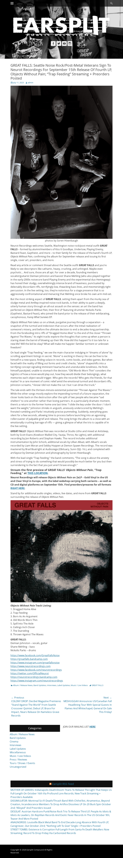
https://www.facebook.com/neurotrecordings (36, 669)
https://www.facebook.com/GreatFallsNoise (35, 655)
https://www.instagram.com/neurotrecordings (36, 680)
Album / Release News (23, 685)
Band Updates (39, 685)
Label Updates (63, 685)
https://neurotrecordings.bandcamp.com (33, 677)
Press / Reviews (18, 759)
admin (30, 82)
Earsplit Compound (35, 849)
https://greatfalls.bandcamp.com (29, 659)
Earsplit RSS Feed (63, 784)
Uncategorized (18, 766)
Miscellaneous (18, 752)
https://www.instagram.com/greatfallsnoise (35, 662)
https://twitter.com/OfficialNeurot (29, 673)
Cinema (14, 741)
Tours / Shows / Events (22, 763)
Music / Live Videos (79, 685)
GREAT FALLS (97, 685)
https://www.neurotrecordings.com (30, 666)
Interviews (51, 685)
